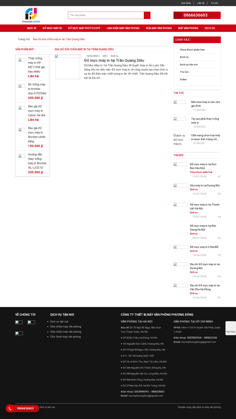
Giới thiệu (186, 3)
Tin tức (214, 3)
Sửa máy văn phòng (159, 28)
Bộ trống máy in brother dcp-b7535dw (37, 89)
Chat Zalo (230, 332)
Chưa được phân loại (192, 49)
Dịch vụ (210, 28)
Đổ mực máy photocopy (84, 28)
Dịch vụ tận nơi (59, 321)
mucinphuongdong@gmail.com (146, 395)
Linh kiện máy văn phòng (123, 28)
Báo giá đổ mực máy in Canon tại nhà (36, 111)
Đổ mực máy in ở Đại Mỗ (204, 247)
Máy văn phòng (188, 28)
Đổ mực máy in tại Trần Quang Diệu (114, 60)
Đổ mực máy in (52, 28)
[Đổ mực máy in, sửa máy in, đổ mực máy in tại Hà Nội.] (32, 15)
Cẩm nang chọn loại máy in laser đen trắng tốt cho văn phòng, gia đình (205, 139)
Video (183, 79)
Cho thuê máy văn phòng (65, 336)
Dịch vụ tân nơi (189, 64)
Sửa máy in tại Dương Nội (205, 185)
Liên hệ (200, 3)
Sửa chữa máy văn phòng (65, 326)
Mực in (31, 28)
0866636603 (196, 15)
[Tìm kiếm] (147, 15)
